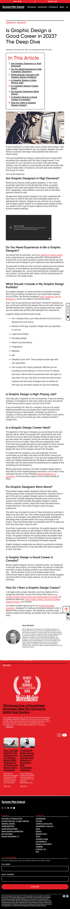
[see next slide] (64, 735)
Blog (38, 829)
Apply (38, 836)
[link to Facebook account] (8, 808)
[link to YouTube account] (14, 808)
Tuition (39, 821)
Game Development (9, 829)
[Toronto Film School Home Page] (13, 7)
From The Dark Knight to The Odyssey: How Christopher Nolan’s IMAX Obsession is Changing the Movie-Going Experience (11, 760)
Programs (31, 7)
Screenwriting (7, 826)
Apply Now (17, 1)
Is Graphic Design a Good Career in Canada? (24, 98)
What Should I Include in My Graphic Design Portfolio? (25, 75)
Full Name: (5, 864)
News (62, 7)
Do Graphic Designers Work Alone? (25, 92)
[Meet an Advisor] (68, 614)
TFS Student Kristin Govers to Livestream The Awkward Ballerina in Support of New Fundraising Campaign (27, 760)
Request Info (53, 1)
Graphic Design (8, 824)
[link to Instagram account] (2, 808)
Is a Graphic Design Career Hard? (24, 87)
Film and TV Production (11, 819)
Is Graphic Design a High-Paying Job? (24, 81)
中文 (37, 852)
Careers (39, 847)
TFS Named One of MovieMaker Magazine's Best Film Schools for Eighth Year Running (24, 709)
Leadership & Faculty (45, 826)
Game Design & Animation (12, 831)
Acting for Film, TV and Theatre (15, 821)
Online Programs (8, 836)
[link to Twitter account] (5, 808)
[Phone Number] (68, 618)
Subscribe (35, 887)
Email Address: (7, 874)
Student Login (42, 839)
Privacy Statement (44, 844)
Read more (9, 727)
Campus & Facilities (44, 824)
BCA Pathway (7, 834)
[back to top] (66, 609)
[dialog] (68, 311)
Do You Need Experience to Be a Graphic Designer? (26, 70)
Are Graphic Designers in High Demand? (26, 64)
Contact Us (41, 849)
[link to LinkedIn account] (11, 808)
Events (38, 831)
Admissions (42, 7)
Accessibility (41, 842)
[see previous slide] (59, 735)
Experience (53, 7)
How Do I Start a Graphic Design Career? (23, 103)
